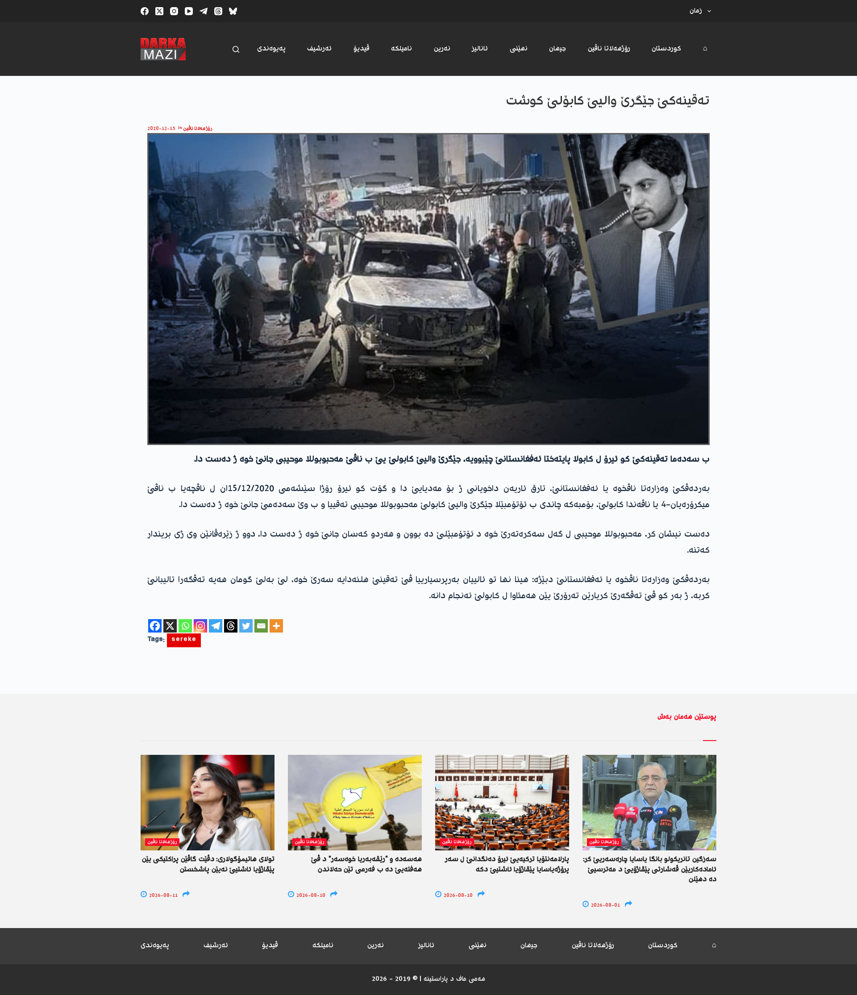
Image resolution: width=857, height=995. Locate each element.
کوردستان (666, 49)
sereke (183, 640)
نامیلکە (401, 49)
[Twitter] (246, 626)
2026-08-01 (605, 905)
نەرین (442, 49)
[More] (276, 626)
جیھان (557, 49)
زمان (696, 11)
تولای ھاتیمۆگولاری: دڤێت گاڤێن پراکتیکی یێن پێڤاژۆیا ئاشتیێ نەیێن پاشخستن (208, 864)
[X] (170, 626)
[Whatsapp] (185, 626)
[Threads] (218, 11)
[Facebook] (145, 11)
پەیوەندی (271, 49)
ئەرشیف (319, 49)
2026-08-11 (163, 895)
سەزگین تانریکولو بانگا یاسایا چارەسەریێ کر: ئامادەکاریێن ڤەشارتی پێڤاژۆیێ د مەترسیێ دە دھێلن (649, 869)
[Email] (261, 626)
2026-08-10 (310, 895)
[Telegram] (204, 11)
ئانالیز (480, 49)
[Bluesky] (233, 11)
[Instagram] (174, 11)
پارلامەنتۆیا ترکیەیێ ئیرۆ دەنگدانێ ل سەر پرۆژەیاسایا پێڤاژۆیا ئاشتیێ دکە (507, 864)
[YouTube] (189, 11)
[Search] (236, 49)
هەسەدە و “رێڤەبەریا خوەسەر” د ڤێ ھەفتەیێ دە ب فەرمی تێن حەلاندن (366, 864)
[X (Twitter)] (159, 11)
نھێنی (519, 49)
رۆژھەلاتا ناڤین (609, 49)
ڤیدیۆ (362, 49)
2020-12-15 (161, 129)
